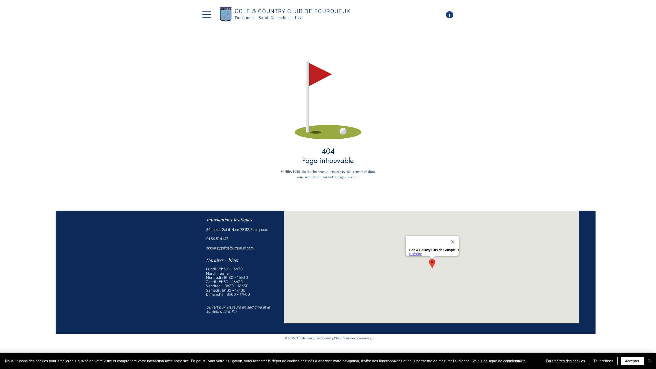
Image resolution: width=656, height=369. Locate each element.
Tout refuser (603, 360)
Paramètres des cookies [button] (565, 360)
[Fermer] (650, 361)
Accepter (632, 360)
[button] (206, 14)
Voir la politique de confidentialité (499, 360)
